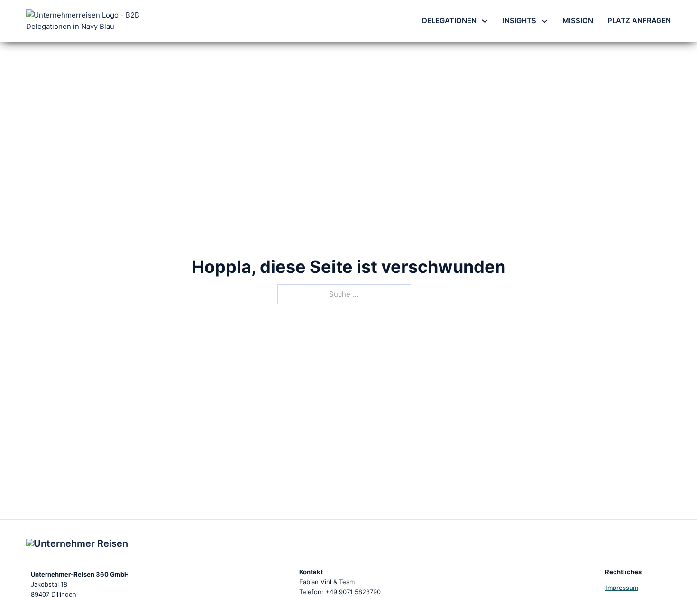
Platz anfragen (639, 20)
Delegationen (449, 20)
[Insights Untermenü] (544, 21)
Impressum (621, 587)
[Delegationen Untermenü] (484, 21)
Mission (577, 20)
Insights (519, 20)
